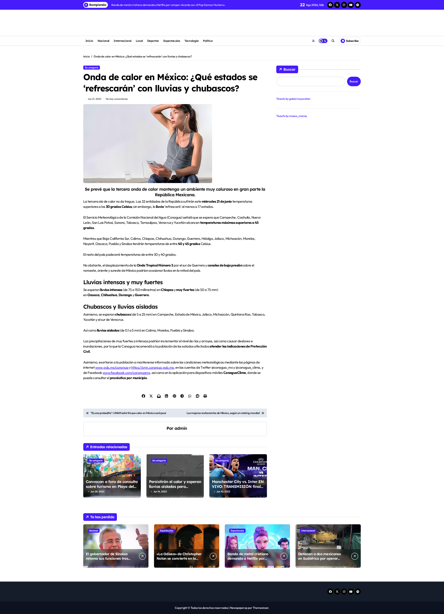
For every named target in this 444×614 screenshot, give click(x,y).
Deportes (153, 41)
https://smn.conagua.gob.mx (152, 367)
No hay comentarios (117, 98)
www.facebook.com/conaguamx (126, 372)
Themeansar (260, 607)
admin (180, 428)
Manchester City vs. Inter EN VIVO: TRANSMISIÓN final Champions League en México (238, 489)
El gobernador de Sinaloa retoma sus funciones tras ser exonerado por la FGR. (107, 558)
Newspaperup (238, 607)
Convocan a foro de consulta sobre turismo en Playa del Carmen (112, 486)
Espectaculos (171, 41)
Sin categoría (91, 67)
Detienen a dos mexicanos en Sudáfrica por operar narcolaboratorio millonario (321, 558)
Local (139, 41)
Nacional (103, 41)
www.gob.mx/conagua (112, 367)
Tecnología (191, 41)
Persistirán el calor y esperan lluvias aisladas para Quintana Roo (175, 486)
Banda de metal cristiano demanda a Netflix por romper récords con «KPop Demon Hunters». (249, 561)
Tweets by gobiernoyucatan (293, 98)
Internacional (122, 41)
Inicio (89, 41)
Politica (207, 41)
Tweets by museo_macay (291, 116)
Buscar (289, 69)
